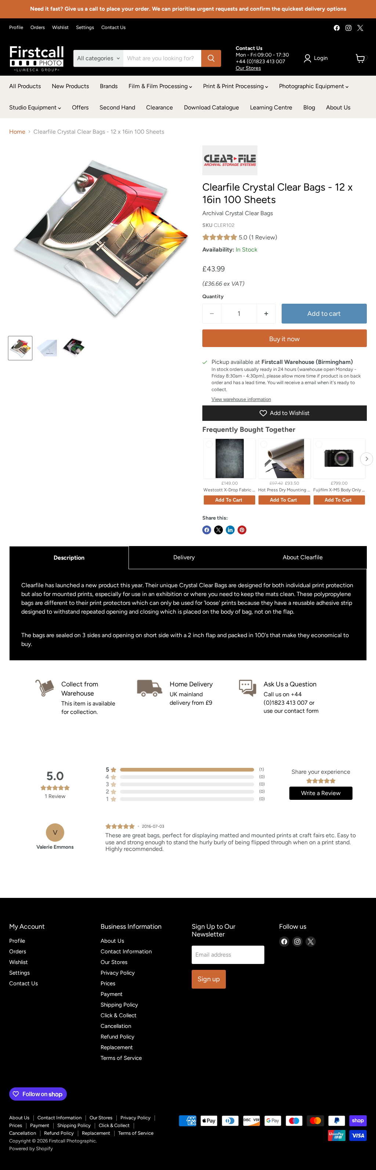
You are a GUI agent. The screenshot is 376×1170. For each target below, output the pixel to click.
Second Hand (117, 107)
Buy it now (284, 339)
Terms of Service (121, 1058)
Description (69, 557)
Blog (309, 107)
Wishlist (60, 27)
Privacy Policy (118, 972)
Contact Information (126, 951)
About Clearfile (303, 557)
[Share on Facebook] (206, 530)
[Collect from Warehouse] (86, 698)
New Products (70, 86)
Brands (109, 86)
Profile (16, 27)
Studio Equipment (33, 107)
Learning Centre (271, 107)
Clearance (159, 107)
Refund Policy (117, 1036)
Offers (80, 107)
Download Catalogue (211, 107)
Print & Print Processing (234, 86)
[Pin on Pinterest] (242, 530)
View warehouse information (241, 399)
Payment (112, 994)
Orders (37, 27)
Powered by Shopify (31, 1148)
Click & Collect (119, 1015)
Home (17, 132)
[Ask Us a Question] (290, 698)
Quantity (213, 297)
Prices (108, 983)
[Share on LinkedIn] (230, 530)
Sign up (209, 979)
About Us (338, 107)
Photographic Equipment (312, 86)
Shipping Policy (119, 1004)
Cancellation (116, 1026)
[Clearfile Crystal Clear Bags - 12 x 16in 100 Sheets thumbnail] (20, 348)
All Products (25, 86)
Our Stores (248, 68)
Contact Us (113, 27)
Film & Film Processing (159, 86)
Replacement (117, 1047)
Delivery (184, 557)
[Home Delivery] (188, 698)
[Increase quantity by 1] (266, 314)
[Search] (211, 58)
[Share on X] (218, 530)
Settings (85, 27)
